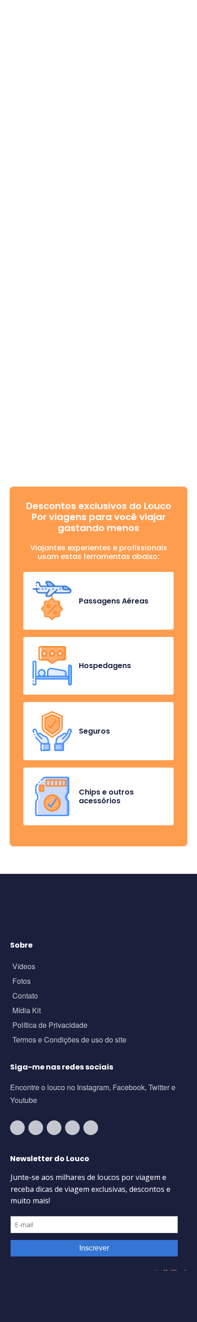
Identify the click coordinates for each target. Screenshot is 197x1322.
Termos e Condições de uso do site (69, 1040)
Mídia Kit (26, 1011)
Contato (25, 996)
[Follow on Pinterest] (90, 1127)
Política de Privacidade (50, 1025)
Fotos (21, 981)
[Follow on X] (72, 1127)
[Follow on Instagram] (35, 1127)
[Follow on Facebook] (54, 1127)
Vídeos (23, 967)
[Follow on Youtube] (17, 1127)
